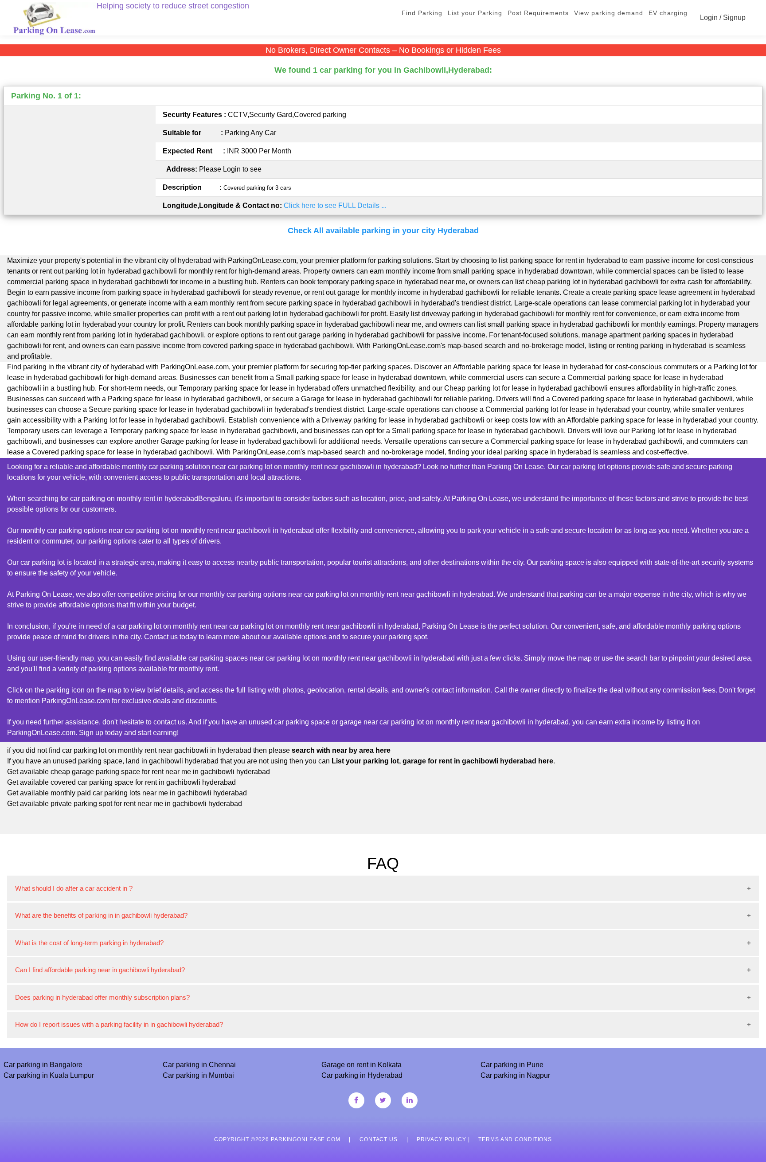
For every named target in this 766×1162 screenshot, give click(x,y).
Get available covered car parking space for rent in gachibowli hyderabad (121, 782)
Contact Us (379, 1139)
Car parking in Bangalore (43, 1064)
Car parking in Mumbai (198, 1075)
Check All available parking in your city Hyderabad (383, 230)
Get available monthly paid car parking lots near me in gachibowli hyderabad (127, 793)
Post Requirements (538, 12)
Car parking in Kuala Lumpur (49, 1075)
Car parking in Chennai (199, 1064)
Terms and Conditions (515, 1139)
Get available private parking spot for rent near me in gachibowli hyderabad (124, 803)
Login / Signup (723, 17)
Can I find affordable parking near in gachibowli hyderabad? (100, 970)
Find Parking (422, 12)
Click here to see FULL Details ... (335, 205)
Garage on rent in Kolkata (361, 1064)
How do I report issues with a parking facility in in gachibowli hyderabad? (119, 1024)
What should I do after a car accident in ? (74, 888)
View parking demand (608, 12)
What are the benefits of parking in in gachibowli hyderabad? (101, 915)
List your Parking (475, 12)
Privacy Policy (441, 1139)
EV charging (668, 12)
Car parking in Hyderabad (362, 1075)
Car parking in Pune (512, 1064)
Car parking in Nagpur (515, 1075)
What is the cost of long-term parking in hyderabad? (89, 943)
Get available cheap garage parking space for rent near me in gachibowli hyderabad (138, 771)
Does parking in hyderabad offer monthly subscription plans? (102, 997)
